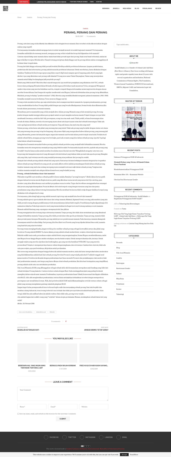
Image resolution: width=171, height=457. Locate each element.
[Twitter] (145, 2)
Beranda (105, 8)
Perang (52, 312)
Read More (134, 454)
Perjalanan (147, 8)
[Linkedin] (150, 2)
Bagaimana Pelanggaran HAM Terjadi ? (128, 198)
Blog (137, 8)
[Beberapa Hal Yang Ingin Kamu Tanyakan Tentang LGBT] (31, 353)
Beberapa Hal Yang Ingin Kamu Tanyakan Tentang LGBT (132, 217)
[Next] (34, 2)
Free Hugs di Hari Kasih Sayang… (94, 366)
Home (19, 17)
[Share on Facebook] (70, 321)
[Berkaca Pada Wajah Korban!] (63, 353)
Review (158, 8)
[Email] (153, 2)
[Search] (167, 8)
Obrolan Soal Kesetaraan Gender (126, 179)
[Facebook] (142, 2)
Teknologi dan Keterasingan (129, 204)
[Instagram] (147, 2)
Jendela (116, 8)
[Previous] (31, 2)
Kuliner (119, 273)
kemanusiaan (41, 312)
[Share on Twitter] (72, 321)
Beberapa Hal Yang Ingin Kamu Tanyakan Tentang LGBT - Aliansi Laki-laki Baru (132, 215)
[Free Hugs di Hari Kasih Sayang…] (93, 353)
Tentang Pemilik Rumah (78, 2)
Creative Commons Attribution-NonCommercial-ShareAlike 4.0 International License (95, 449)
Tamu (92, 2)
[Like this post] (67, 321)
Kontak (99, 2)
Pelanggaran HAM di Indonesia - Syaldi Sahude (131, 196)
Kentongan (120, 263)
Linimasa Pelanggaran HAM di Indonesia (53, 2)
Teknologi (120, 294)
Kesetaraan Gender (123, 268)
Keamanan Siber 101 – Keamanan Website (128, 174)
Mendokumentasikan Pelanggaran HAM (128, 169)
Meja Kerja (127, 8)
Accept (124, 454)
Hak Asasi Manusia (25, 312)
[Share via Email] (74, 321)
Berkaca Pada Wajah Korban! (63, 366)
